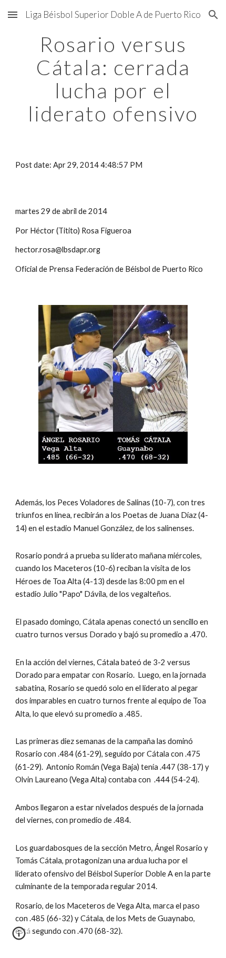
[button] (12, 14)
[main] (113, 78)
